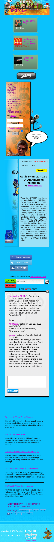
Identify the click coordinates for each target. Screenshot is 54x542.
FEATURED (13, 506)
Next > (29, 514)
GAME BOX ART (14, 102)
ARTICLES (12, 89)
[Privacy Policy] (27, 534)
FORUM (11, 108)
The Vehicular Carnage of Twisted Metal (21, 469)
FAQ (9, 110)
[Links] (31, 531)
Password (15, 123)
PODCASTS (12, 106)
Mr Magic (13, 324)
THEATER (12, 93)
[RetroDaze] (16, 12)
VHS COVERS (13, 97)
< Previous (24, 510)
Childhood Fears (28, 59)
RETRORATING (32, 504)
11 (23, 514)
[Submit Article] (26, 79)
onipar (12, 335)
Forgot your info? (15, 128)
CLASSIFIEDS (13, 95)
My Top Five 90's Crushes (15, 434)
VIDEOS (11, 91)
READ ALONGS (14, 104)
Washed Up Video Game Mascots (19, 417)
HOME (10, 85)
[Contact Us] (27, 537)
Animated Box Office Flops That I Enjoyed (22, 452)
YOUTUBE (12, 87)
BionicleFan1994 (35, 186)
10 (19, 514)
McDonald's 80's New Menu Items (29, 41)
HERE (13, 116)
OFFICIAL (25, 506)
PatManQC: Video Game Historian (19, 486)
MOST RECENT (15, 504)
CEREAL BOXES (14, 99)
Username (15, 118)
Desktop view (30, 540)
